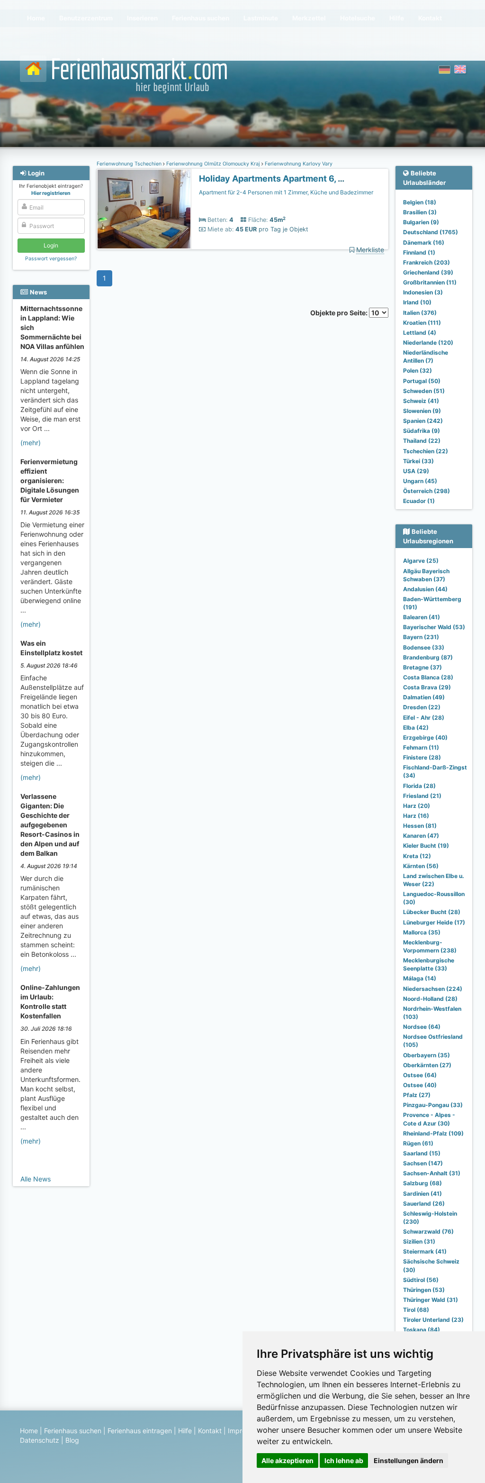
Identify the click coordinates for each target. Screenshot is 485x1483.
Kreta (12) (417, 856)
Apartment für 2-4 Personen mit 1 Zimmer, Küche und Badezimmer (286, 192)
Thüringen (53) (424, 1289)
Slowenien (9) (422, 410)
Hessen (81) (420, 825)
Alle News (35, 1179)
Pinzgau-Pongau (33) (433, 1104)
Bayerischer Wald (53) (434, 627)
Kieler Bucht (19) (426, 845)
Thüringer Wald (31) (430, 1299)
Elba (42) (416, 727)
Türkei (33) (418, 461)
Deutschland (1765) (430, 232)
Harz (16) (416, 815)
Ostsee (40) (420, 1085)
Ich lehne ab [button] (343, 1460)
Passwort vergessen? (51, 259)
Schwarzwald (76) (428, 1231)
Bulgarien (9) (421, 222)
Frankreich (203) (426, 262)
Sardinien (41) (422, 1193)
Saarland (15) (421, 1153)
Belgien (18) (419, 202)
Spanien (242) (423, 420)
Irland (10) (417, 302)
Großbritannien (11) (430, 282)
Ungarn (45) (420, 481)
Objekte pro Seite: (339, 313)
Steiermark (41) (425, 1251)
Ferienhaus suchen (72, 1431)
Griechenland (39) (428, 272)
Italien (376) (420, 312)
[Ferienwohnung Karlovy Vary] (144, 209)
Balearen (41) (421, 617)
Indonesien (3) (423, 292)
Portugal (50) (421, 380)
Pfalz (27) (417, 1095)
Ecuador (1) (419, 500)
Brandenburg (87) (428, 657)
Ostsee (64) (420, 1075)
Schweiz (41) (421, 400)
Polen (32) (417, 370)
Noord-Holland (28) (430, 998)
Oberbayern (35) (426, 1055)
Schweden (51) (424, 390)
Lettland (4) (419, 332)
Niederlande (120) (428, 342)
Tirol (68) (416, 1309)
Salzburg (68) (422, 1183)
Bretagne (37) (422, 667)
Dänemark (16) (423, 242)
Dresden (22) (421, 707)
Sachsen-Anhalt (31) (431, 1173)
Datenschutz (39, 1440)
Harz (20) (416, 805)
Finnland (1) (419, 252)
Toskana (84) (421, 1329)
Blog (72, 1440)
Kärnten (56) (421, 866)
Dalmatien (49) (424, 697)
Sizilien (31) (419, 1241)
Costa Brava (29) (427, 687)
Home (29, 1431)
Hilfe (185, 1431)
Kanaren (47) (421, 835)
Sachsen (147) (423, 1163)
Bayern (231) (421, 637)
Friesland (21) (422, 795)
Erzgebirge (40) (425, 737)
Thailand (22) (421, 440)
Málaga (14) (419, 978)
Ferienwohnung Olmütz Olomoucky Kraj (213, 164)
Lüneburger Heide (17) (434, 922)
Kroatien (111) (422, 322)
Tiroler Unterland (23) (433, 1319)
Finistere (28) (422, 757)
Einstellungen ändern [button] (408, 1460)
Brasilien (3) (420, 212)
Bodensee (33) (423, 647)
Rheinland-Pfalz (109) (433, 1133)
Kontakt (210, 1431)
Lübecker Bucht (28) (431, 911)
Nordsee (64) (421, 1026)
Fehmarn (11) (421, 747)
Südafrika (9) (421, 430)
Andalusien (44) (425, 589)
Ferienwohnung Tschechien (130, 164)
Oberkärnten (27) (427, 1065)
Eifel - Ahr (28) (423, 717)
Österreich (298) (426, 490)
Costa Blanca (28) (428, 677)
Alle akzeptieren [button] (287, 1460)
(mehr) (30, 443)
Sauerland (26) (424, 1203)
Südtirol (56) (421, 1279)
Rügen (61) (418, 1143)
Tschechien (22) (425, 451)
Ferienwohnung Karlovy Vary (297, 164)
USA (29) (416, 471)
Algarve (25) (421, 560)
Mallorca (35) (421, 932)
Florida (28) (419, 785)
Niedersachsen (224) (432, 988)
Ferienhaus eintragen (140, 1431)
